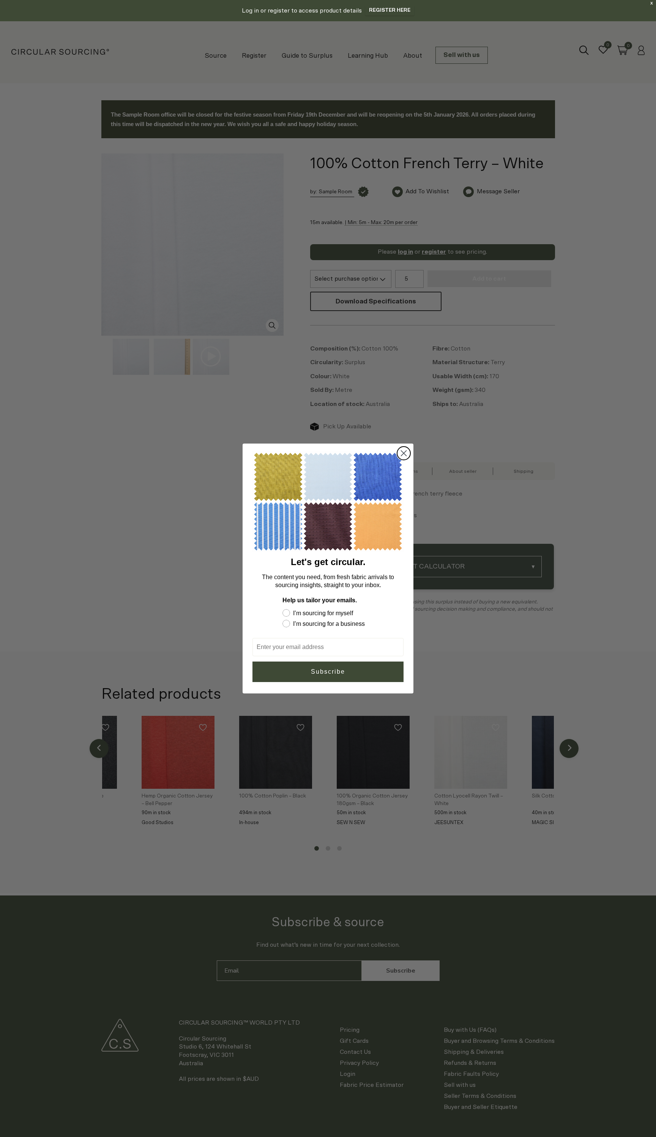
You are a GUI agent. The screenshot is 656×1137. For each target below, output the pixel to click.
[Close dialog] (403, 453)
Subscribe (328, 671)
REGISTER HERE (389, 10)
